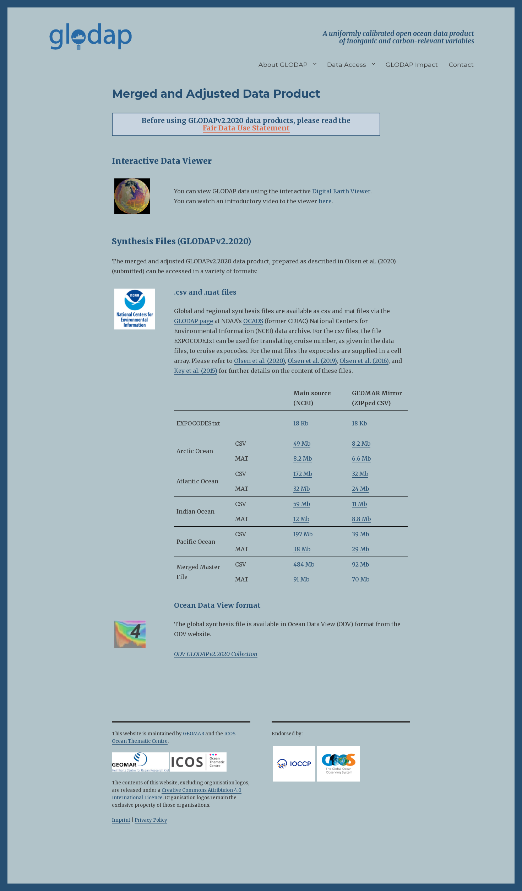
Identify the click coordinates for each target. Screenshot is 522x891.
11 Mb (359, 504)
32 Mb (360, 473)
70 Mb (360, 579)
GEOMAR (193, 734)
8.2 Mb (361, 443)
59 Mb (301, 504)
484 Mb (303, 564)
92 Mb (360, 564)
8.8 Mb (361, 518)
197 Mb (302, 534)
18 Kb (300, 423)
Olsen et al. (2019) (312, 360)
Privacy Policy (151, 820)
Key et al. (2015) (195, 370)
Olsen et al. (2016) (363, 360)
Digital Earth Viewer (341, 191)
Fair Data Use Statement (246, 128)
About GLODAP (283, 64)
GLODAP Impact (412, 64)
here (325, 201)
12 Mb (301, 518)
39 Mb (360, 534)
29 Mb (360, 549)
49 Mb (301, 443)
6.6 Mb (361, 458)
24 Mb (360, 488)
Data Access (346, 64)
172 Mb (302, 473)
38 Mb (301, 549)
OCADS (253, 320)
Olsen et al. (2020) (259, 360)
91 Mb (301, 579)
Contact (461, 64)
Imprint (121, 820)
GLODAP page (193, 320)
